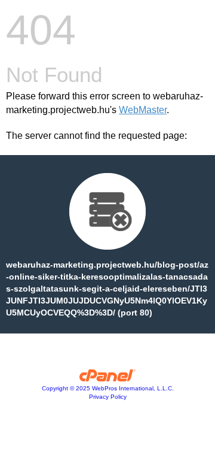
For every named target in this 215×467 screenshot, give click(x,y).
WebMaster (143, 110)
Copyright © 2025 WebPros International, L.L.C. (108, 388)
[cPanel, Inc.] (107, 378)
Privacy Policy (108, 396)
